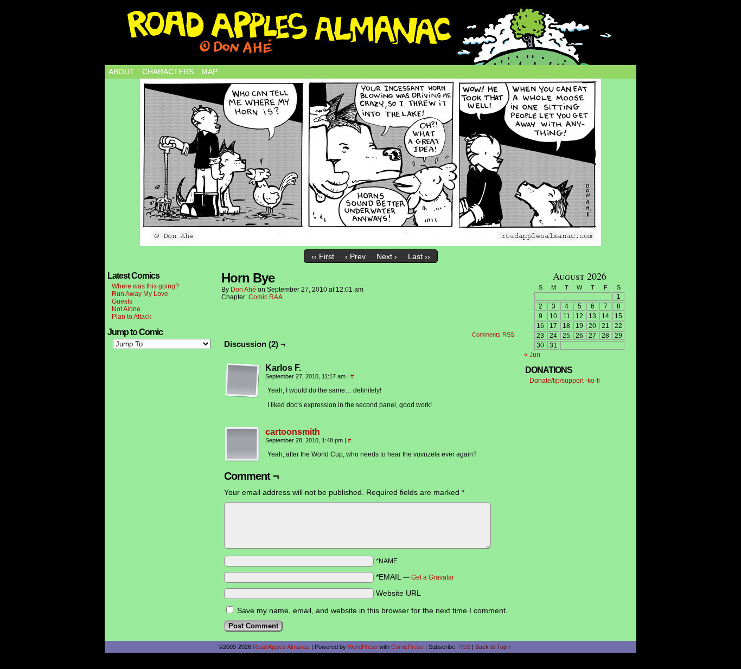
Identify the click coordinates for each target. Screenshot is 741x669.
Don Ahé (243, 289)
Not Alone (126, 309)
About (121, 71)
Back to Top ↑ (493, 647)
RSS (464, 647)
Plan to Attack (131, 316)
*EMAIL (415, 576)
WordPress (363, 647)
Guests (122, 301)
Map (209, 71)
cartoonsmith (292, 431)
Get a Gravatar (432, 577)
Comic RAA (265, 297)
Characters (168, 71)
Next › (386, 256)
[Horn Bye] (370, 162)
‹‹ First (322, 256)
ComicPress (407, 647)
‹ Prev (355, 256)
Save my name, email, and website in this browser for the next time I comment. (372, 610)
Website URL (398, 593)
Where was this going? (145, 286)
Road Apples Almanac (281, 647)
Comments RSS (493, 334)
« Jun (532, 354)
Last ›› (419, 256)
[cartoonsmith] (242, 459)
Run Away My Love (140, 294)
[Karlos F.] (242, 380)
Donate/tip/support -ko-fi (564, 380)
